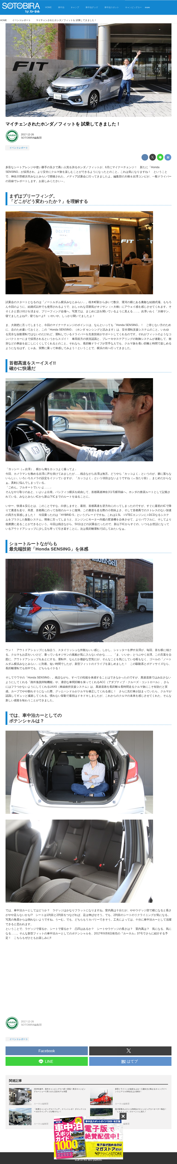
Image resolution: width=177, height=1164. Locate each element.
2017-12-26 (27, 134)
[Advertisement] (88, 977)
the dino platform (93, 1160)
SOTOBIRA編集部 (31, 137)
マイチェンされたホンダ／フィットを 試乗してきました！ (63, 124)
